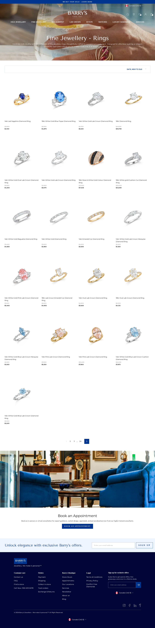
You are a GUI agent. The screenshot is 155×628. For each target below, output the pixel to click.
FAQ (16, 581)
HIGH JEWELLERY (18, 22)
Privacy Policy (92, 581)
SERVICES (140, 22)
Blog (64, 599)
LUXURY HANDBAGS (121, 22)
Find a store (19, 584)
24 (80, 441)
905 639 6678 (27, 588)
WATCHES (102, 22)
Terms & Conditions (94, 577)
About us (66, 595)
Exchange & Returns (46, 592)
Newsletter (66, 592)
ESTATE (89, 22)
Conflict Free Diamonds (91, 585)
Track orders (43, 588)
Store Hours (67, 577)
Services (65, 588)
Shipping (42, 581)
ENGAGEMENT (58, 22)
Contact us (18, 577)
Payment (42, 577)
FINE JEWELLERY (38, 22)
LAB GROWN (75, 22)
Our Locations (68, 584)
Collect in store (44, 584)
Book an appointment (77, 526)
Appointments (68, 581)
